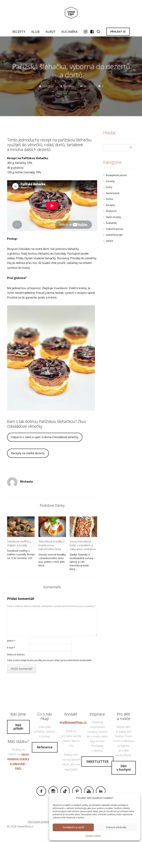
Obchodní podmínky (41, 822)
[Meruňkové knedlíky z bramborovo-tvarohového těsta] (52, 526)
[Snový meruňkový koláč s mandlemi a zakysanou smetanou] (83, 526)
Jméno (11, 640)
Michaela (69, 86)
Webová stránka (16, 654)
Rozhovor (111, 211)
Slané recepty (113, 217)
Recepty (18, 32)
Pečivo (109, 199)
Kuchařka (69, 32)
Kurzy (50, 32)
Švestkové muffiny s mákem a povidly (19, 543)
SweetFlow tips (114, 234)
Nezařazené (112, 193)
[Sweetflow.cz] (71, 13)
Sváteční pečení (114, 229)
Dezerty (110, 181)
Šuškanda (111, 222)
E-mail (11, 647)
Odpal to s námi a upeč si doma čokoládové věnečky (44, 437)
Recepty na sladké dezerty (28, 453)
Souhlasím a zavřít (73, 827)
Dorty (109, 187)
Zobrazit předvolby (116, 827)
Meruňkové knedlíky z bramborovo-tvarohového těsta (51, 545)
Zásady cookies (93, 835)
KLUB (35, 32)
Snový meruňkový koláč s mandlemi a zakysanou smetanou (83, 545)
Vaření (109, 240)
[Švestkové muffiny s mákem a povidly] (21, 526)
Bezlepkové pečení (116, 175)
